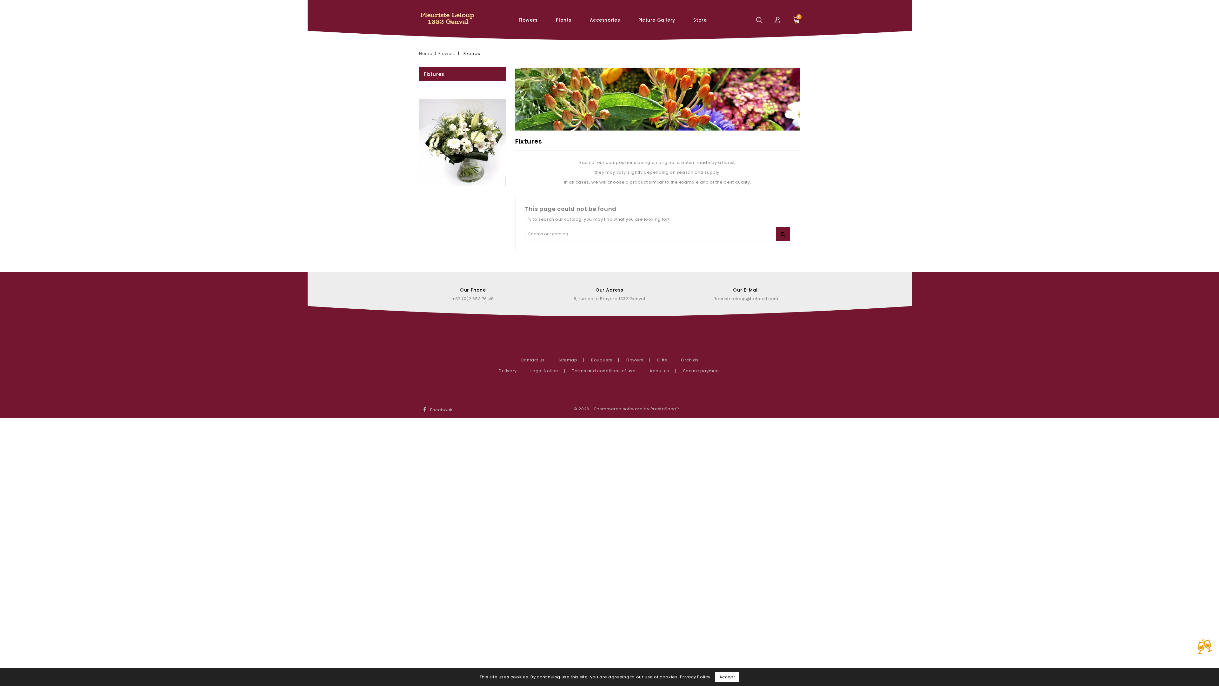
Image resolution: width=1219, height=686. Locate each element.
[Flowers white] (462, 143)
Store (700, 20)
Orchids (689, 360)
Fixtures (434, 74)
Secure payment (701, 371)
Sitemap (567, 360)
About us (659, 371)
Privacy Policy (695, 677)
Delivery (508, 371)
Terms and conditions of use (604, 371)
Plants (563, 20)
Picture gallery (656, 20)
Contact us (533, 360)
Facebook (441, 410)
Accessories (605, 20)
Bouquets (601, 360)
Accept (727, 677)
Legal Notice (544, 371)
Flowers (528, 20)
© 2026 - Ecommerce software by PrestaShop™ (627, 409)
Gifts (662, 360)
